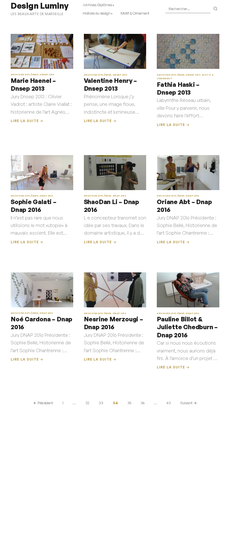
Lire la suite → (27, 121)
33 (101, 403)
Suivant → (188, 403)
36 (142, 403)
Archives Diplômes (97, 5)
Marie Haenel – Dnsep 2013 (33, 84)
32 (87, 403)
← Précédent (43, 403)
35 (129, 403)
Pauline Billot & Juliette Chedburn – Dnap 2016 (187, 327)
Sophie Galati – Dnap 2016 (33, 205)
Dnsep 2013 (47, 74)
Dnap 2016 (46, 195)
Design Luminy (39, 6)
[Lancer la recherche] (215, 9)
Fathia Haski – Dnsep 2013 (178, 88)
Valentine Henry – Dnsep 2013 (110, 84)
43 (168, 403)
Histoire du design (97, 13)
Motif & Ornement (135, 13)
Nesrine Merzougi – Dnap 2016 (113, 323)
